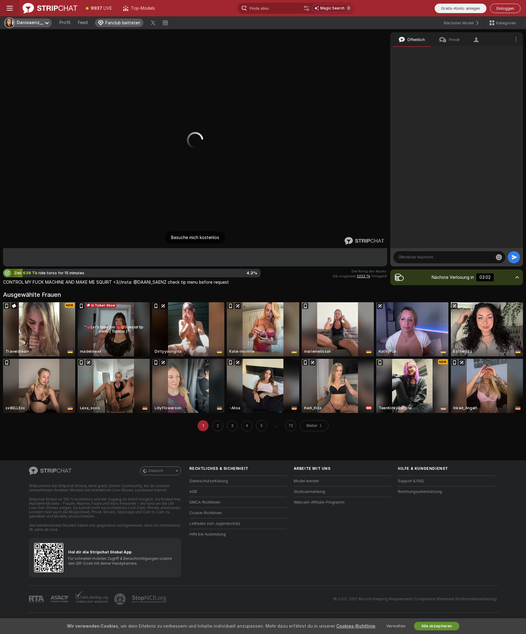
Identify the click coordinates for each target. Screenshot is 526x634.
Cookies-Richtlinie (355, 626)
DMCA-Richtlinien (204, 502)
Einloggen (505, 8)
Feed (83, 22)
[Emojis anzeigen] (499, 257)
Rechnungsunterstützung (420, 492)
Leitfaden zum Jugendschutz (214, 523)
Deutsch (156, 471)
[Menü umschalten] (9, 8)
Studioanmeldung (309, 492)
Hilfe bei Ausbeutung (207, 534)
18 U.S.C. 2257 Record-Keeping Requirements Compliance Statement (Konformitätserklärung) (415, 599)
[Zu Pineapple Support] (120, 599)
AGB (193, 492)
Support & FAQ (411, 481)
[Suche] (306, 8)
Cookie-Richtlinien (205, 513)
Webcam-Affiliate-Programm (319, 502)
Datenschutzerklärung (208, 481)
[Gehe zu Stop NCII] (150, 599)
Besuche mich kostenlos (195, 237)
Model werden (306, 481)
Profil (64, 22)
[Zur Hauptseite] (49, 8)
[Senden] (514, 257)
